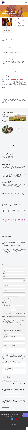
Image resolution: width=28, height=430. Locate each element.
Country (4, 293)
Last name (4, 270)
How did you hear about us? (7, 345)
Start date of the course (6, 307)
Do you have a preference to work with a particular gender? (11, 333)
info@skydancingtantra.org (20, 415)
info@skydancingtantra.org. (17, 381)
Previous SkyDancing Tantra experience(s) (8, 361)
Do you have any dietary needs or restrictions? (9, 336)
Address (4, 284)
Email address (5, 273)
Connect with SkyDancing (6, 377)
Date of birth (4, 279)
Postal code (4, 290)
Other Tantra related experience (7, 368)
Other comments (4, 347)
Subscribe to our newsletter (7, 311)
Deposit (3, 393)
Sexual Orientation (5, 298)
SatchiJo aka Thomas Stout (19, 79)
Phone (4, 276)
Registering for (5, 304)
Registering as (5, 300)
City (3, 287)
